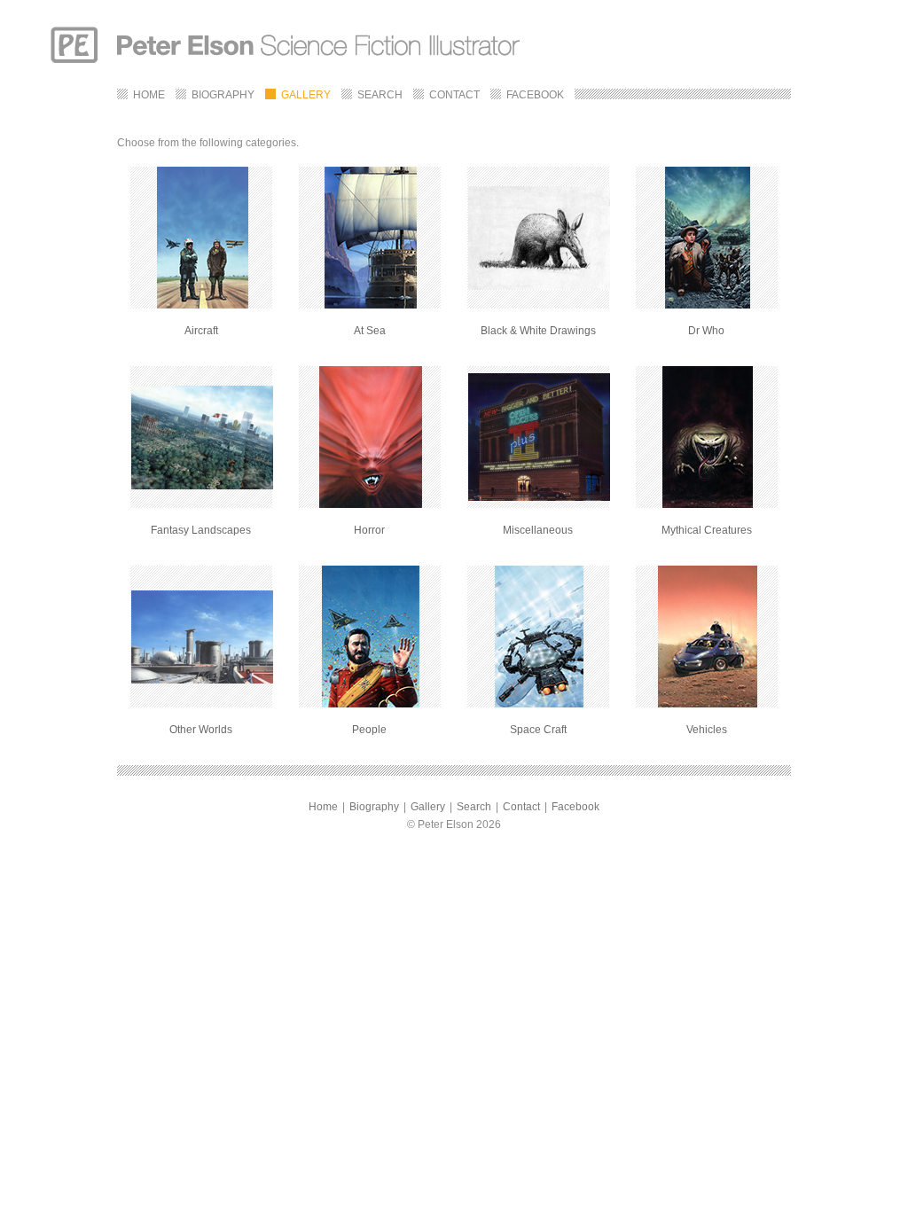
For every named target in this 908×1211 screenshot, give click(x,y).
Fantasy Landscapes (201, 530)
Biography (374, 807)
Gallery (428, 807)
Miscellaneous (538, 530)
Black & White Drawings (538, 330)
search (380, 95)
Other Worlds (200, 729)
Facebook (575, 807)
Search (474, 807)
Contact (521, 807)
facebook (535, 95)
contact (454, 95)
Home (323, 807)
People (369, 729)
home (149, 95)
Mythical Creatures (706, 530)
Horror (369, 530)
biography (223, 95)
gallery (306, 95)
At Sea (370, 330)
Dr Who (706, 330)
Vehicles (706, 729)
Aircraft (201, 330)
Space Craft (538, 729)
